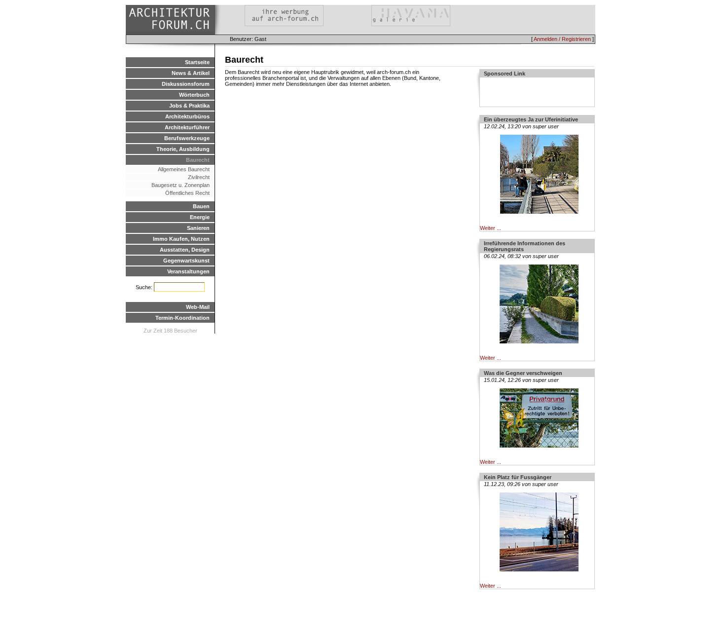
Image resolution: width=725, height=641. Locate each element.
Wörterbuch (194, 95)
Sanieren (198, 228)
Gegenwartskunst (186, 261)
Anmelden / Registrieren (562, 39)
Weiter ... (490, 228)
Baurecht (198, 160)
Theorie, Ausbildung (183, 149)
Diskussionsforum (186, 84)
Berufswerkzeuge (187, 138)
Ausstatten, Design (185, 250)
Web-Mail (198, 307)
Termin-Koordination (182, 318)
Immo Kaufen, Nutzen (181, 239)
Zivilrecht (199, 177)
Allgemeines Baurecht (184, 169)
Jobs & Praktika (189, 106)
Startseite (197, 62)
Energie (200, 217)
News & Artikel (191, 73)
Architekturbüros (187, 116)
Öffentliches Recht (187, 193)
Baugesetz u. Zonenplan (180, 185)
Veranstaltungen (188, 271)
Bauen (201, 206)
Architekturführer (187, 127)
